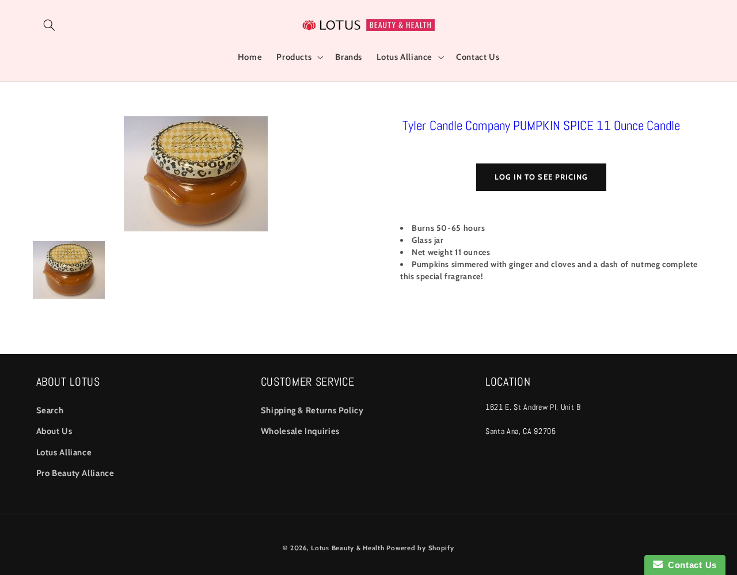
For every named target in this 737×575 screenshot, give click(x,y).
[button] (49, 25)
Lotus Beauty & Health (347, 548)
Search (50, 410)
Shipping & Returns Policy (312, 410)
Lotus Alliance (64, 452)
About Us (54, 431)
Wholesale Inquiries (300, 431)
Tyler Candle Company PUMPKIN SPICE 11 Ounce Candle (541, 125)
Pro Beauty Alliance (75, 473)
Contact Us (690, 565)
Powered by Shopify (420, 548)
